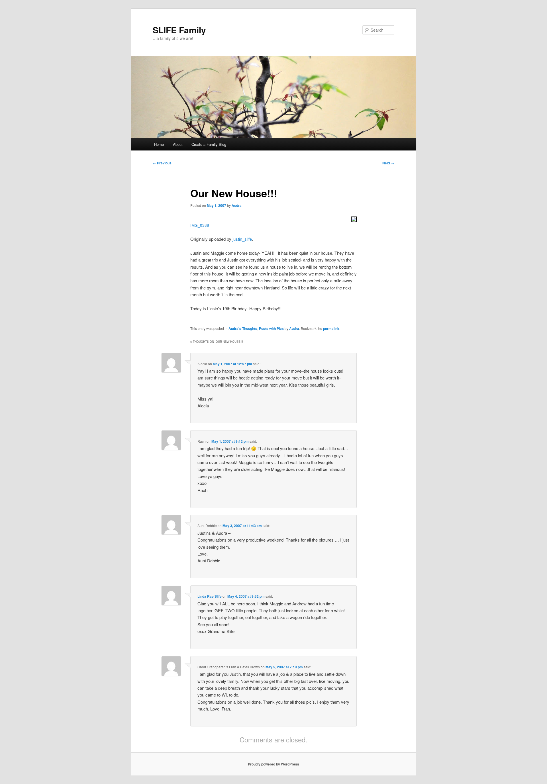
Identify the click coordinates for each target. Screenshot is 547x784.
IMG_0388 (199, 225)
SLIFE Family (179, 30)
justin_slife (242, 239)
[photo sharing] (354, 220)
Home (159, 144)
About (178, 144)
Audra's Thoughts (242, 328)
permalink (331, 328)
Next (388, 163)
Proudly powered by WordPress (273, 764)
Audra (237, 205)
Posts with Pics (271, 328)
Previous (162, 163)
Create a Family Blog (208, 144)
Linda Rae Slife (209, 596)
